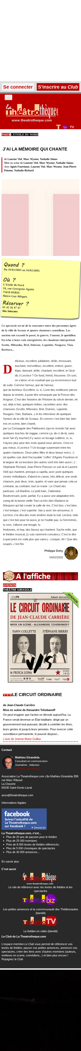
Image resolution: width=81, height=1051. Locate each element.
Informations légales (14, 802)
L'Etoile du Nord (24, 134)
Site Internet (10, 311)
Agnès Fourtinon (19, 166)
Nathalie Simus (48, 159)
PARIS (6, 134)
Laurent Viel (15, 159)
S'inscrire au (57, 87)
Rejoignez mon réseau (27, 768)
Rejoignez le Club (12, 959)
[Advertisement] (40, 40)
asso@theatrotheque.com (17, 795)
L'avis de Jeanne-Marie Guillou (22, 738)
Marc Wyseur (30, 159)
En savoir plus (10, 861)
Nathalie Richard (24, 170)
